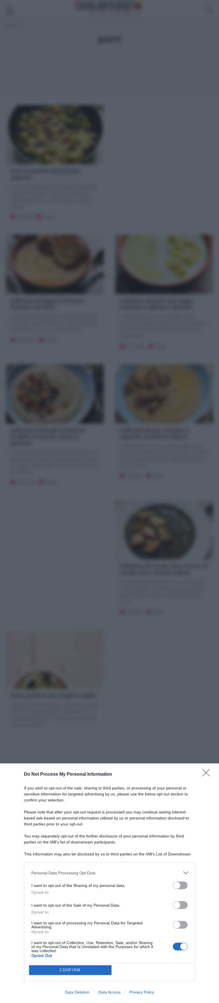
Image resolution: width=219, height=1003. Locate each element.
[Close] (207, 774)
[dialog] (109, 883)
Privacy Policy (141, 992)
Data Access (109, 992)
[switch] (180, 885)
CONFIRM (70, 970)
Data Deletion (77, 992)
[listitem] (109, 873)
